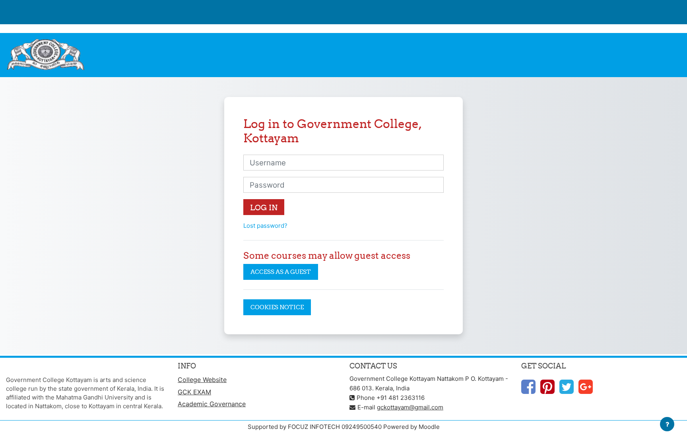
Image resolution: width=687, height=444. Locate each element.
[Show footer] (667, 424)
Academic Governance (212, 404)
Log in (264, 207)
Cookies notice (277, 307)
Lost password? (265, 225)
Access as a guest (280, 271)
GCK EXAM (194, 392)
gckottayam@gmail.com (410, 407)
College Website (202, 380)
